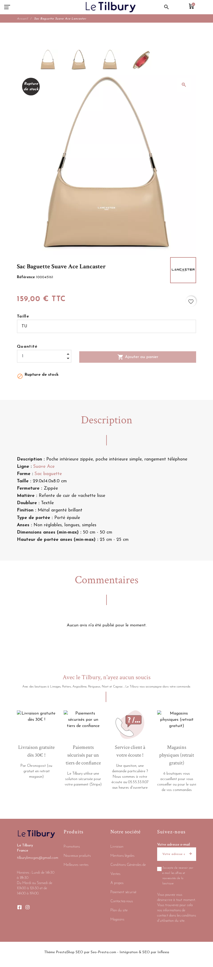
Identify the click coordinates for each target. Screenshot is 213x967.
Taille (23, 316)
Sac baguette (48, 474)
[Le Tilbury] (110, 7)
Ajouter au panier (137, 357)
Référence (26, 277)
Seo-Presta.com (103, 952)
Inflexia (163, 952)
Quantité (27, 347)
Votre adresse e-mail (173, 845)
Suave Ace (44, 466)
